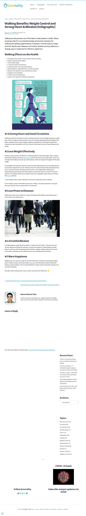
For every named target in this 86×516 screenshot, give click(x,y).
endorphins (32, 263)
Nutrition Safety (64, 446)
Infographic (12, 33)
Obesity (62, 449)
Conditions (63, 424)
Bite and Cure (64, 422)
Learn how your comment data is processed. (42, 350)
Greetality (13, 5)
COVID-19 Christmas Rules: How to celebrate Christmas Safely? (68, 361)
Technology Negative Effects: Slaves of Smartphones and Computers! (68, 381)
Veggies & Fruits (65, 454)
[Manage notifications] (2, 513)
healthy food (27, 158)
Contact (37, 509)
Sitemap (47, 509)
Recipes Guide (64, 451)
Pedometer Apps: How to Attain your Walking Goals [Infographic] (39, 285)
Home (6, 19)
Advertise (42, 509)
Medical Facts (64, 440)
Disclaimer (59, 509)
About (33, 509)
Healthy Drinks (64, 430)
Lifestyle (11, 19)
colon (23, 71)
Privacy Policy (53, 509)
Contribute (65, 509)
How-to (62, 432)
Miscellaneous (64, 443)
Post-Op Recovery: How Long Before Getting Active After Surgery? (68, 388)
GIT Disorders (64, 427)
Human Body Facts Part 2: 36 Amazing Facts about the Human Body (26, 281)
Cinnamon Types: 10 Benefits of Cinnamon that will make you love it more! (68, 374)
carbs (9, 176)
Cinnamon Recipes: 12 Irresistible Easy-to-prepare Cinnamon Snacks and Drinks (68, 368)
